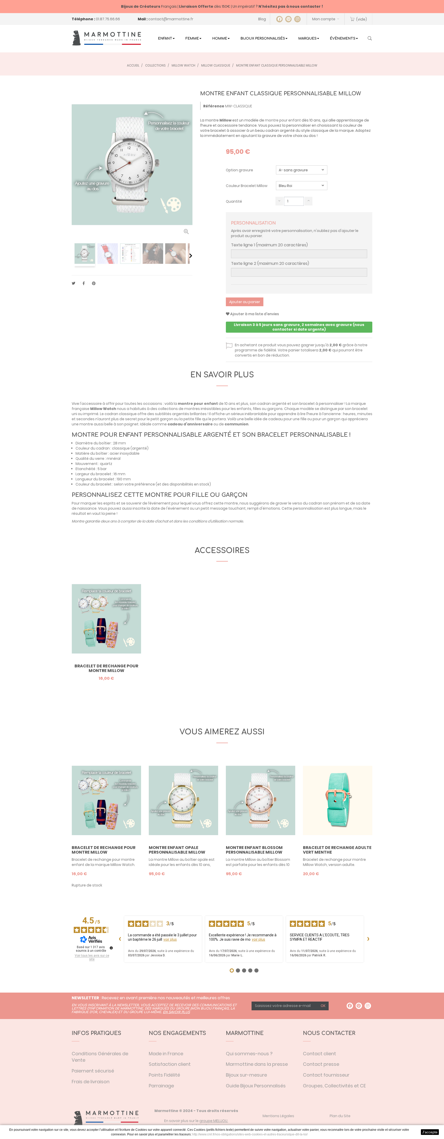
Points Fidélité (164, 1075)
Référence (213, 106)
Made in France (166, 1053)
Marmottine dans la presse (257, 1064)
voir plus (170, 939)
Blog (262, 19)
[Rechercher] (369, 39)
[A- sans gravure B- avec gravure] (301, 169)
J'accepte (430, 1132)
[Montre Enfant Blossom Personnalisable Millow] (260, 800)
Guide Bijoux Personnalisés (256, 1085)
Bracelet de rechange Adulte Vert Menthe (337, 849)
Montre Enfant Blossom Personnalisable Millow (254, 849)
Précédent (74, 255)
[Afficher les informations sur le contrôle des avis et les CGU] (111, 948)
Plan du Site (340, 1115)
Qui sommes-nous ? (249, 1053)
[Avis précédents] (119, 939)
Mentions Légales (278, 1115)
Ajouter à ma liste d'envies (254, 313)
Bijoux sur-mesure (246, 1075)
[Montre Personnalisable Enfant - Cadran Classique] (85, 253)
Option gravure (240, 170)
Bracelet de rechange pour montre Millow (106, 668)
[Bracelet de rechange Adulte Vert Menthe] (337, 800)
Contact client (319, 1053)
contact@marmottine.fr (170, 19)
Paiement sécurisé (93, 1071)
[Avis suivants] (368, 939)
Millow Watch (103, 408)
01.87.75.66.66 (108, 19)
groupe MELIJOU (213, 1120)
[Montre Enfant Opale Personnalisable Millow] (183, 800)
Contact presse (321, 1064)
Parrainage (161, 1085)
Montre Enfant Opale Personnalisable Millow (177, 849)
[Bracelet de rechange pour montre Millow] (106, 618)
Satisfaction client (170, 1064)
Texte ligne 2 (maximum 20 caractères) (270, 263)
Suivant (190, 255)
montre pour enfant (283, 120)
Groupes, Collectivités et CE (334, 1085)
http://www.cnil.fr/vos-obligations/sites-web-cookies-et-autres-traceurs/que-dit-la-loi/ (250, 1134)
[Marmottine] (106, 38)
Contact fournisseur (326, 1075)
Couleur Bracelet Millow (247, 185)
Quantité (234, 201)
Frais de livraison (90, 1081)
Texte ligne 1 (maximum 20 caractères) (269, 245)
